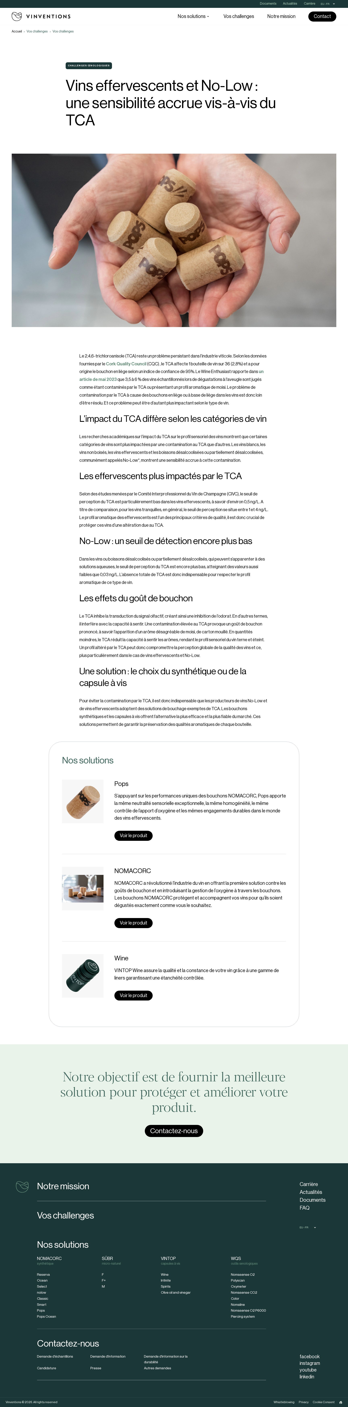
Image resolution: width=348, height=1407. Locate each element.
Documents (313, 1200)
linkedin (307, 1377)
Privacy (304, 1402)
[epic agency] (340, 1402)
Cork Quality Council (126, 364)
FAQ (305, 1208)
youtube (308, 1370)
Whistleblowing (284, 1402)
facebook (310, 1356)
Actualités (311, 1192)
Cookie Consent (324, 1402)
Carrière (309, 1184)
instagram (310, 1363)
